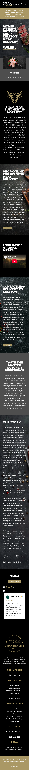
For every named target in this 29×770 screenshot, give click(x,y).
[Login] (15, 4)
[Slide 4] (10, 77)
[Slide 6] (14, 77)
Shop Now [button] (7, 227)
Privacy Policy (10, 747)
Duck (14, 73)
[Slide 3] (8, 77)
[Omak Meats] (7, 4)
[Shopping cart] (20, 4)
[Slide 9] (19, 77)
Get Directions (15, 698)
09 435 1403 (16, 675)
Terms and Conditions (11, 749)
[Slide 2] (7, 77)
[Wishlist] (18, 4)
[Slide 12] (24, 77)
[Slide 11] (22, 77)
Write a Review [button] (15, 581)
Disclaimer (21, 749)
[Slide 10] (20, 77)
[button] (25, 4)
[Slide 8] (17, 77)
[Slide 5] (12, 77)
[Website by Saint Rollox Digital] (14, 766)
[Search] (12, 4)
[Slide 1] (5, 77)
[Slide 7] (15, 77)
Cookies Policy (19, 747)
